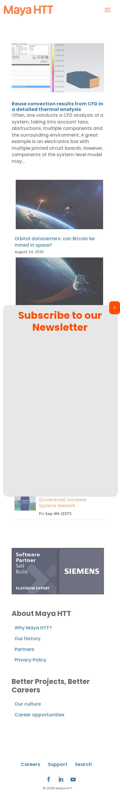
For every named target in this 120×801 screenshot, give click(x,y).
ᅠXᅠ (114, 307)
